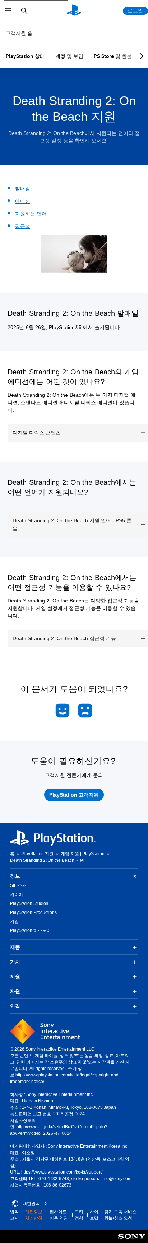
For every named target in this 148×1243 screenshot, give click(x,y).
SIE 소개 (18, 885)
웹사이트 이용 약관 (59, 1215)
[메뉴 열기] (8, 11)
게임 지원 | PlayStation (83, 853)
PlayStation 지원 (38, 853)
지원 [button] (15, 976)
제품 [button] (15, 947)
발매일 (22, 188)
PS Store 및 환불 (113, 56)
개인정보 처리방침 (33, 1215)
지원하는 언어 (31, 214)
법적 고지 (14, 1215)
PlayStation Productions (33, 912)
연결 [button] (15, 1006)
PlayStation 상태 (25, 56)
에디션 (22, 201)
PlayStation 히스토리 (30, 930)
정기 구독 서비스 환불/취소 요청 (120, 1215)
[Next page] (140, 56)
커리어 (16, 894)
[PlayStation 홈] (74, 11)
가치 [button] (15, 962)
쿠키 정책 (79, 1215)
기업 (14, 921)
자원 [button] (15, 991)
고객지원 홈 (19, 33)
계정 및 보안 (69, 56)
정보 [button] (15, 876)
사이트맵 (94, 1215)
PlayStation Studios (29, 903)
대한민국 (31, 1203)
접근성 (22, 226)
